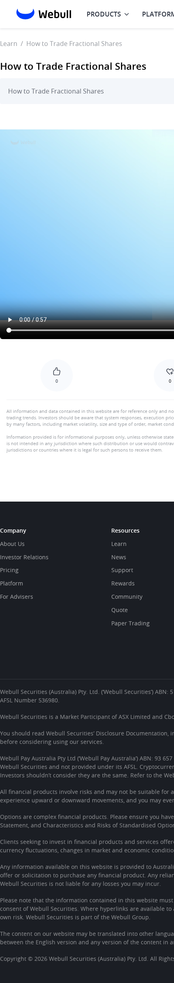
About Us (12, 544)
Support (122, 570)
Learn (8, 44)
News (118, 557)
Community (126, 596)
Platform (11, 583)
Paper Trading (130, 623)
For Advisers (16, 596)
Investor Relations (24, 557)
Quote (119, 610)
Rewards (123, 583)
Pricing (9, 570)
